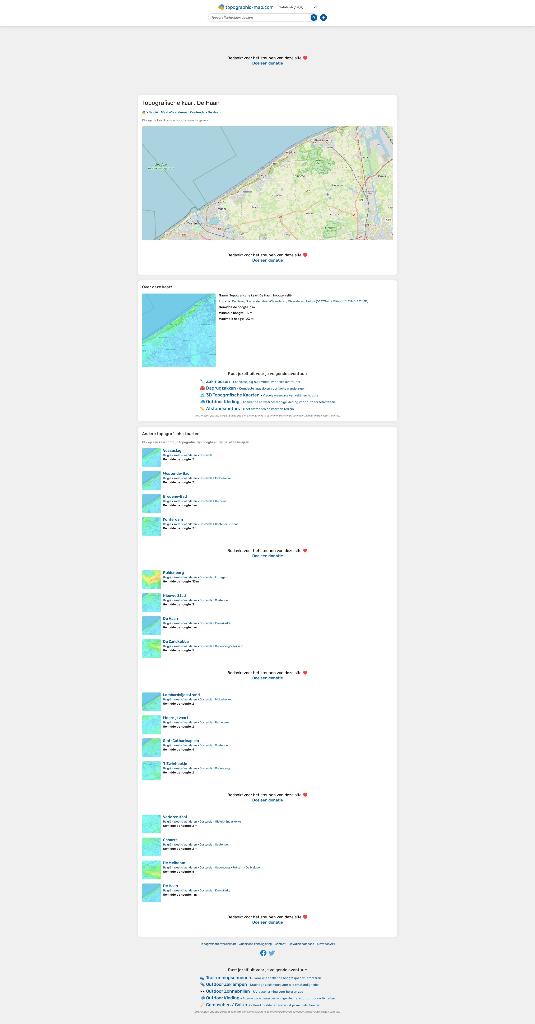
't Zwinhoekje (175, 763)
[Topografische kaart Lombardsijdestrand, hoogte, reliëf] (151, 701)
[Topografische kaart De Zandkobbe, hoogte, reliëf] (151, 648)
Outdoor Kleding (222, 401)
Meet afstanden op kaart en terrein (268, 409)
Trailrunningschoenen (228, 977)
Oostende (206, 455)
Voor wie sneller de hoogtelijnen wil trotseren (287, 978)
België (167, 455)
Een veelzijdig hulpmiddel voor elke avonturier (267, 382)
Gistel (219, 821)
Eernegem (222, 722)
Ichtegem (221, 577)
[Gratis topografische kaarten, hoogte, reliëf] (143, 112)
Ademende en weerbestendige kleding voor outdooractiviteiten (289, 402)
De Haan (170, 618)
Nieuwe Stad (174, 595)
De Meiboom (174, 863)
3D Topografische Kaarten (233, 394)
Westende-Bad (176, 473)
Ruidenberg (173, 572)
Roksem (237, 646)
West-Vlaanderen (185, 455)
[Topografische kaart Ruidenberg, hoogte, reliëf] (151, 579)
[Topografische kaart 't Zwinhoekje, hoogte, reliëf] (151, 770)
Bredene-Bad (175, 496)
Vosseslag (172, 450)
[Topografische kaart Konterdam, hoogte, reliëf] (151, 526)
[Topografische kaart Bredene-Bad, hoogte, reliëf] (151, 503)
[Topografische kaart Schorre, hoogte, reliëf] (151, 847)
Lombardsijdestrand (181, 694)
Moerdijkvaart (175, 717)
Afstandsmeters (223, 408)
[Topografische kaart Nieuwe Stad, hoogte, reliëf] (151, 602)
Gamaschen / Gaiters (228, 1004)
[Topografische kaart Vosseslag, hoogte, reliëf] (151, 457)
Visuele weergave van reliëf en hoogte (290, 395)
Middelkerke (223, 478)
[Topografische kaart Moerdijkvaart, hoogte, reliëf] (151, 724)
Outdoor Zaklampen (226, 984)
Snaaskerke (233, 821)
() (300, 301)
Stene (234, 524)
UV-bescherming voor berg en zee (278, 992)
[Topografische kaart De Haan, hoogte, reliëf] (179, 330)
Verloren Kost (175, 817)
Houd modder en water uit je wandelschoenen (286, 1005)
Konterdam (173, 519)
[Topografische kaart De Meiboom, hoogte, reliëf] (151, 870)
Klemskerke (222, 623)
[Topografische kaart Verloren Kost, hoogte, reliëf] (151, 824)
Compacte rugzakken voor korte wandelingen (272, 388)
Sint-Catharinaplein (181, 740)
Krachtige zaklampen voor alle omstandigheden (285, 985)
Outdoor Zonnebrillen (228, 991)
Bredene (220, 501)
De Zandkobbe (176, 641)
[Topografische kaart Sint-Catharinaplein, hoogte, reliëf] (151, 747)
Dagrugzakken (221, 388)
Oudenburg (222, 646)
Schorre (170, 840)
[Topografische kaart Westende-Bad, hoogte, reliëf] (151, 480)
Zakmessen (218, 381)
